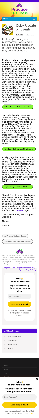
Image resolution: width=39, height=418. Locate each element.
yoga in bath (28, 262)
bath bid (8, 255)
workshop (17, 262)
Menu (5, 19)
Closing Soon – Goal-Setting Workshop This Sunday (18, 268)
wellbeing (32, 259)
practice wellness (29, 257)
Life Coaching (11, 340)
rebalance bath (6, 259)
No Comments (29, 35)
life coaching (19, 257)
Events (6, 369)
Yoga (9, 348)
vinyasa (25, 259)
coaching (31, 255)
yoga (22, 262)
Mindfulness (11, 344)
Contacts (19, 210)
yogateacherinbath (14, 264)
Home (6, 365)
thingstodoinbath (17, 259)
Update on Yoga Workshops (28, 270)
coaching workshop (8, 257)
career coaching (22, 255)
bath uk (14, 255)
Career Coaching (12, 336)
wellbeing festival (7, 262)
